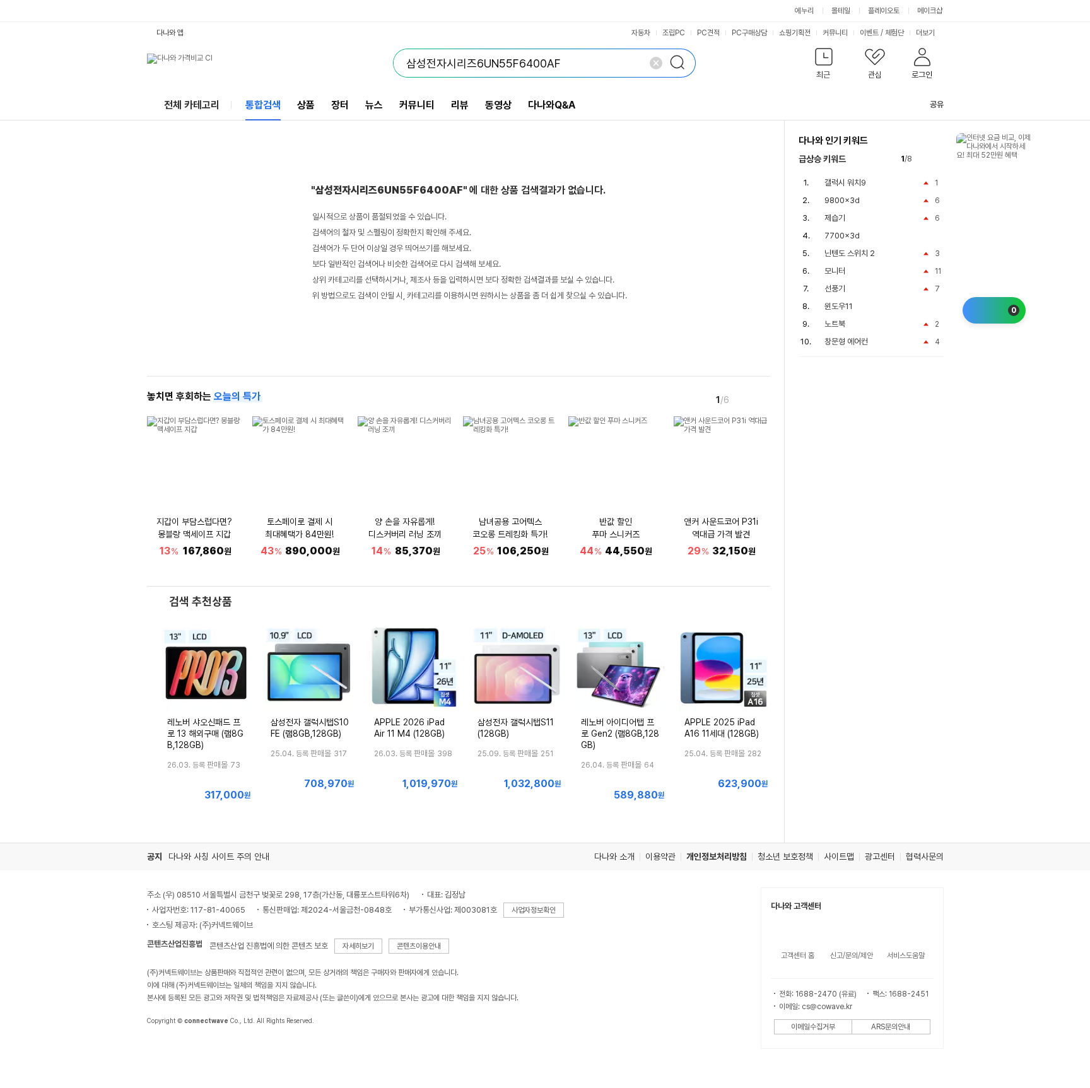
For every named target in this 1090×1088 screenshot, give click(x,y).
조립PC (673, 32)
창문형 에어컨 (846, 341)
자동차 (640, 32)
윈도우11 (838, 306)
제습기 (834, 218)
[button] (824, 66)
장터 (340, 105)
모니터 (834, 271)
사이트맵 (839, 856)
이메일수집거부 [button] (813, 1026)
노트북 (834, 324)
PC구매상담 (749, 32)
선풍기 (834, 288)
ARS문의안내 (890, 1026)
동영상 (498, 105)
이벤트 (869, 32)
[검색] (681, 63)
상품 (306, 105)
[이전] (744, 399)
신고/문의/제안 (851, 955)
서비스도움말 (906, 955)
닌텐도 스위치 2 (849, 253)
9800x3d (842, 200)
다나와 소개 (614, 856)
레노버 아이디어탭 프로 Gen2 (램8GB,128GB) (620, 733)
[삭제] (656, 63)
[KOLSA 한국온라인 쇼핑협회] (169, 1049)
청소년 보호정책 (785, 856)
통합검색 (263, 105)
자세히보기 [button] (358, 946)
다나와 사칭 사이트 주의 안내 (218, 856)
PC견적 (708, 32)
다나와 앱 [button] (170, 32)
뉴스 (374, 105)
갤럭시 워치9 (845, 182)
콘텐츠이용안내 (419, 946)
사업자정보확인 (534, 910)
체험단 (894, 32)
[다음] (761, 399)
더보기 (926, 32)
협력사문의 (925, 856)
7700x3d (842, 235)
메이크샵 (929, 10)
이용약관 (660, 856)
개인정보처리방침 (716, 856)
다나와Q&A (551, 105)
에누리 (804, 10)
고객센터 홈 (797, 955)
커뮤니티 (835, 32)
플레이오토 (884, 10)
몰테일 (840, 10)
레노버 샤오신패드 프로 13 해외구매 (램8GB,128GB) (205, 733)
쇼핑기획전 (795, 32)
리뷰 (460, 105)
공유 (937, 104)
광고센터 (880, 856)
